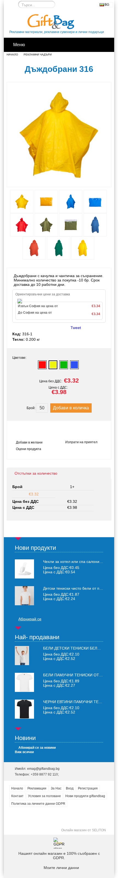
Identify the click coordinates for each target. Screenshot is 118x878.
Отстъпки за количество (36, 473)
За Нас (56, 788)
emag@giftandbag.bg (43, 769)
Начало (12, 54)
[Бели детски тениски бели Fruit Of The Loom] (22, 664)
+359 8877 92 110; (45, 774)
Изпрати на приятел (81, 442)
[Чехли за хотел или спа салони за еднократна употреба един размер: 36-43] (24, 569)
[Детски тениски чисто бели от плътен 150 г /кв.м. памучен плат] (24, 595)
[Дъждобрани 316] (59, 182)
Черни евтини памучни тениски (77, 702)
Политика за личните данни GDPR (38, 804)
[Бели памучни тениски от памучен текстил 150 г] (24, 690)
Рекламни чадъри (38, 54)
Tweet (76, 327)
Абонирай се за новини (37, 748)
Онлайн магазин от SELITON (83, 830)
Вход (70, 788)
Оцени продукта (28, 449)
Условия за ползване (44, 796)
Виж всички (24, 752)
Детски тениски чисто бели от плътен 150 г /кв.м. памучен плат (73, 588)
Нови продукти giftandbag (85, 796)
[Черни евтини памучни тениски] (24, 717)
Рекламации (36, 788)
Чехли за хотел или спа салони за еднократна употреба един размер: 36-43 (73, 561)
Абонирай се (29, 619)
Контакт (17, 796)
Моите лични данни (61, 867)
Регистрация (88, 788)
